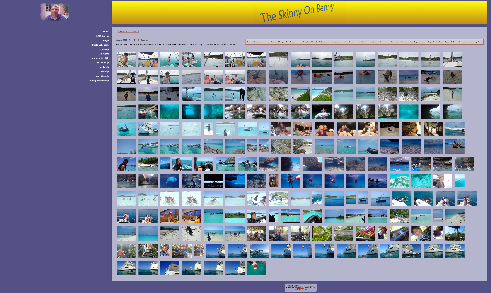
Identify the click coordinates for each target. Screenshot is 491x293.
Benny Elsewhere (99, 80)
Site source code (301, 289)
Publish (301, 288)
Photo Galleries (100, 45)
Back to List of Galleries (128, 31)
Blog (105, 40)
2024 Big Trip (102, 36)
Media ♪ (104, 67)
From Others (102, 76)
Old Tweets (103, 54)
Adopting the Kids (100, 58)
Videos (104, 49)
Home (106, 32)
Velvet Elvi (103, 63)
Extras (105, 71)
